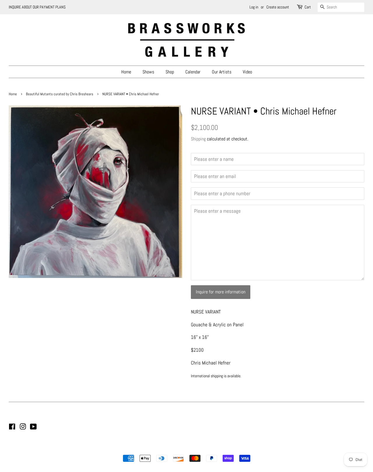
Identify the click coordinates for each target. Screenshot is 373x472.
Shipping (198, 139)
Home (126, 72)
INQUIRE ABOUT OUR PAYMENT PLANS (37, 7)
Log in (253, 7)
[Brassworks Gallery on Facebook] (12, 427)
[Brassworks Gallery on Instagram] (23, 427)
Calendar (192, 72)
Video (247, 72)
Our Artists (221, 72)
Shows (148, 72)
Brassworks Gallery (185, 448)
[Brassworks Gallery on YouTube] (33, 427)
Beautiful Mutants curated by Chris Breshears (59, 94)
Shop (170, 72)
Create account (277, 7)
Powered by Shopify (216, 448)
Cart (308, 7)
